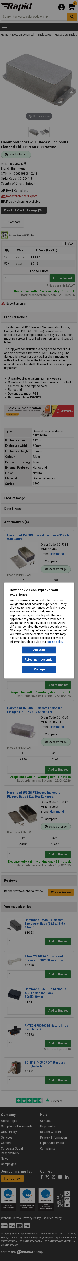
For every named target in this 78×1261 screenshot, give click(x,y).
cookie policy (55, 641)
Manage (39, 669)
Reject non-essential (39, 659)
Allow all (39, 650)
